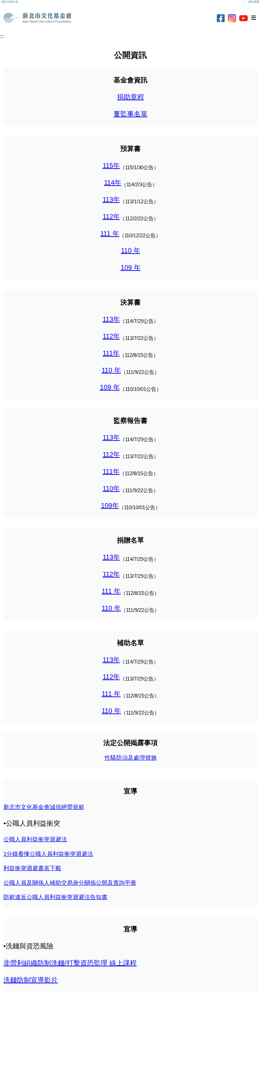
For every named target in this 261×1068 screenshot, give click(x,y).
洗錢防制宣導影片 (30, 980)
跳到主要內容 (10, 1)
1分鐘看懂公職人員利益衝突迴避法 (48, 854)
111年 (111, 353)
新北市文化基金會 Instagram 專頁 (232, 18)
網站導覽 (253, 1)
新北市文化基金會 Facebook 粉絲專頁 (221, 18)
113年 (111, 199)
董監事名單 (130, 114)
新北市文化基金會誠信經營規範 (43, 807)
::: (243, 1)
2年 (114, 216)
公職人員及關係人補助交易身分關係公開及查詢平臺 (69, 883)
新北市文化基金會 (37, 18)
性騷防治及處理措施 (131, 758)
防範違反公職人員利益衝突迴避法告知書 (55, 897)
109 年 (131, 267)
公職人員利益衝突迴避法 (35, 839)
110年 (111, 488)
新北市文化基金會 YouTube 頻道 (243, 18)
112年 (111, 336)
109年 (110, 505)
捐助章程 (130, 97)
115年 (111, 165)
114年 (112, 182)
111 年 (109, 233)
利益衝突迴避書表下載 (32, 868)
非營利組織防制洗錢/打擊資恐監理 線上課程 (70, 963)
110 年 (130, 250)
